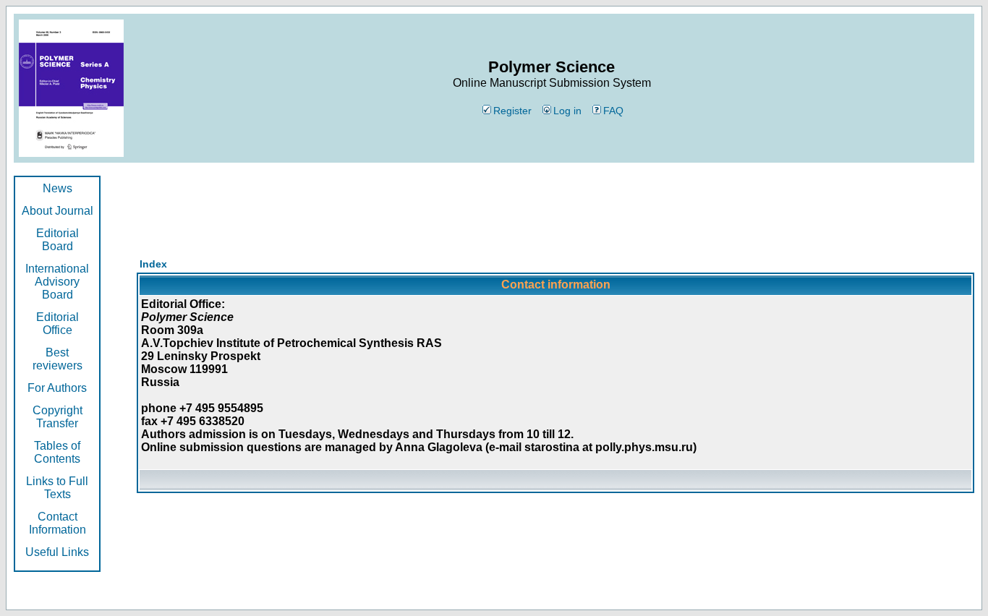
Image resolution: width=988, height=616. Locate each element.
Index (153, 264)
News (57, 188)
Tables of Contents (57, 452)
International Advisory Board (57, 281)
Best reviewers (57, 359)
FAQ (613, 110)
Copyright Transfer (57, 416)
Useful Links (57, 552)
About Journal (57, 211)
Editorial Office (57, 323)
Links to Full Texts (57, 487)
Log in (567, 110)
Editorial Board (57, 239)
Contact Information (57, 523)
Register (512, 110)
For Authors (57, 388)
